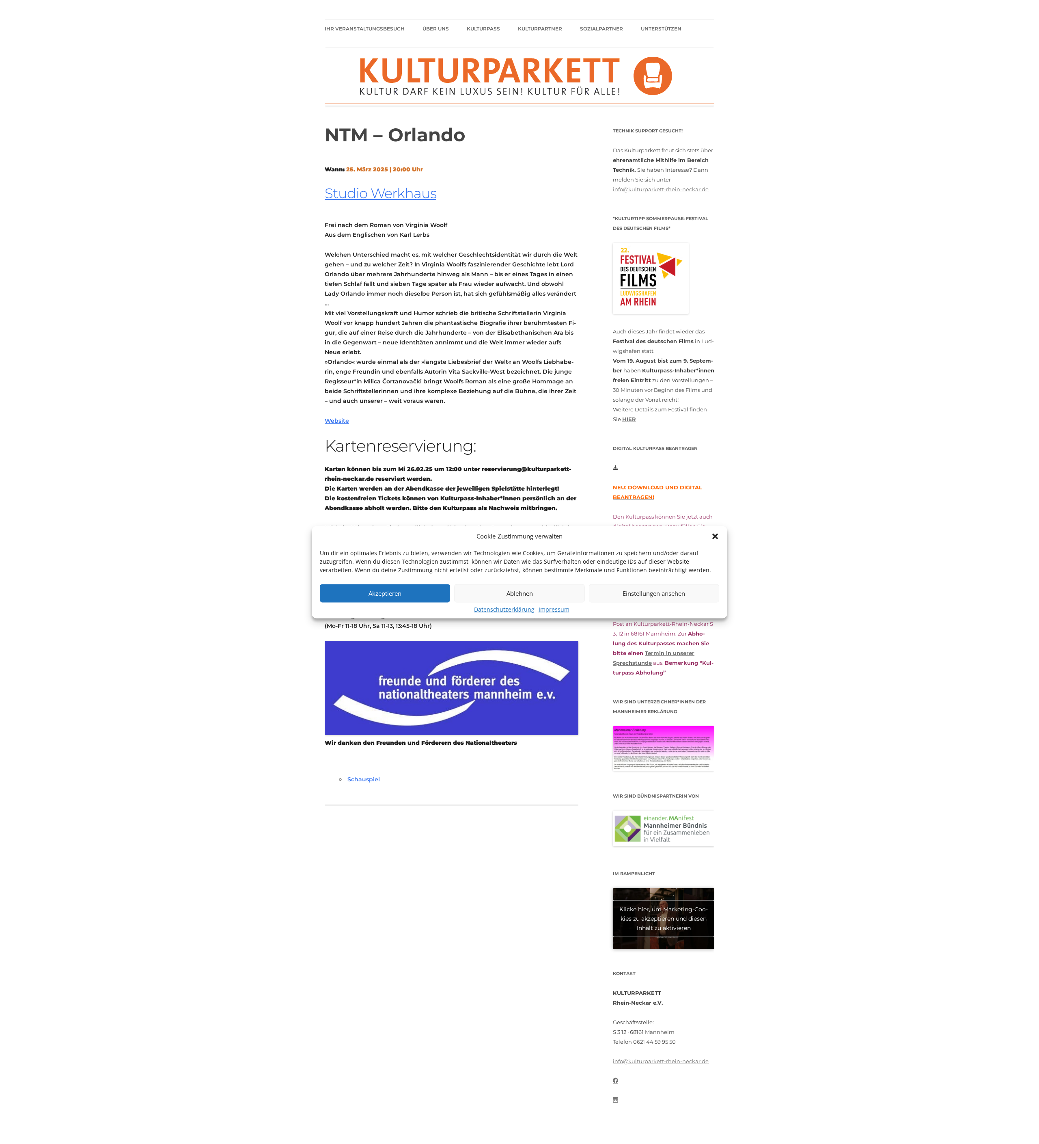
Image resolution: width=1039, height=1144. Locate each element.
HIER (629, 419)
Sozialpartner (601, 29)
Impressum (554, 609)
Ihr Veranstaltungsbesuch (365, 29)
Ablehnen (520, 593)
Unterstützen (661, 29)
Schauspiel (363, 779)
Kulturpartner (540, 29)
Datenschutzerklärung (504, 609)
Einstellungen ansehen (654, 593)
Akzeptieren (385, 593)
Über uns (435, 29)
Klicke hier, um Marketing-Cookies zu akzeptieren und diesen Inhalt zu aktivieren (663, 918)
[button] (715, 536)
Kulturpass (483, 29)
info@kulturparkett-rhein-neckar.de (661, 189)
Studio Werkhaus (380, 193)
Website (337, 420)
